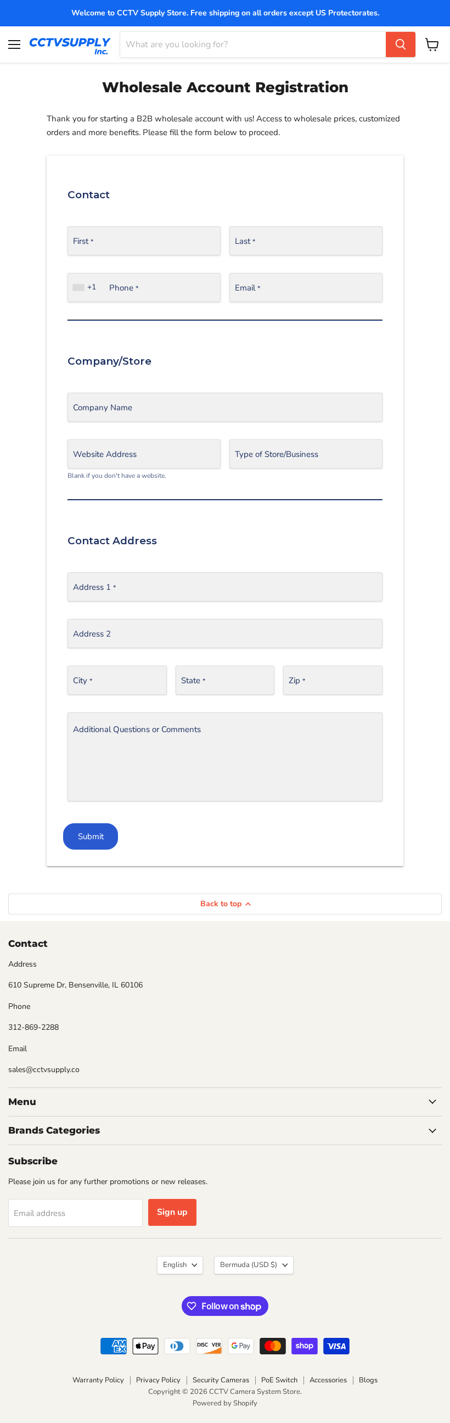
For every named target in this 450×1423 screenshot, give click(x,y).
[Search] (400, 44)
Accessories (328, 1380)
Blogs (368, 1380)
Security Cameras (221, 1380)
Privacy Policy (158, 1380)
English (175, 1265)
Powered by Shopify (225, 1403)
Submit (91, 836)
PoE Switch (279, 1380)
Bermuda (248, 1265)
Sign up (172, 1212)
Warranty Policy (98, 1380)
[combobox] (86, 287)
